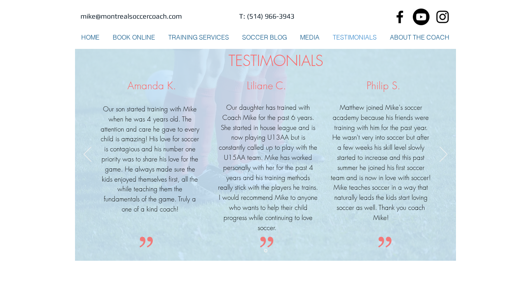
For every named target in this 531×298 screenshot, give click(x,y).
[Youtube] (421, 17)
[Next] (443, 155)
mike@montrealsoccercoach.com (131, 16)
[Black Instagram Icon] (442, 17)
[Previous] (87, 155)
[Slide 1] (265, 251)
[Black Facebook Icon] (399, 17)
